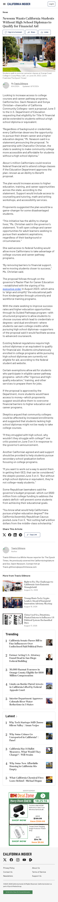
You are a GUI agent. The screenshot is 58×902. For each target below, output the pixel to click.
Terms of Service (39, 872)
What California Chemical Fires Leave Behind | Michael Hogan (26, 779)
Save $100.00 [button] (37, 821)
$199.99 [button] (38, 818)
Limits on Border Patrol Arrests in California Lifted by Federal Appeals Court (26, 687)
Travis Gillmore (21, 84)
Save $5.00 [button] (38, 842)
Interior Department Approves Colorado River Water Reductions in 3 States (26, 701)
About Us (36, 868)
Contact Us (7, 872)
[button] (43, 796)
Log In (51, 4)
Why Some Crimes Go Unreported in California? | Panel (24, 737)
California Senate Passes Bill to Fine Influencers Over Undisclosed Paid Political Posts (26, 643)
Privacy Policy (8, 868)
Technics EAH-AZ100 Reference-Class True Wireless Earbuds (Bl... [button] (37, 807)
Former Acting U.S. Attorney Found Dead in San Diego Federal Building (24, 658)
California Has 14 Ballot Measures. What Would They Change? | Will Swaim (25, 752)
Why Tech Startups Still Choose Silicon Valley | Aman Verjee (26, 724)
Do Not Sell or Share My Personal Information (18, 892)
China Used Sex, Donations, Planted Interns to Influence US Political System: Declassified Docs (39, 619)
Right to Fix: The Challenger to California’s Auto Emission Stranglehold (38, 585)
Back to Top (48, 896)
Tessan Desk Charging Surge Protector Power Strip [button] (37, 828)
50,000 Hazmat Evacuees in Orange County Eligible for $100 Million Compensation (26, 672)
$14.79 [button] (37, 839)
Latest (10, 716)
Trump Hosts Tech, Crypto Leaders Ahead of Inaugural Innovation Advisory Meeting (38, 601)
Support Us (36, 876)
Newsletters (8, 876)
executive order (12, 289)
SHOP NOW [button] (19, 820)
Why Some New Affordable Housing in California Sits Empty (23, 766)
